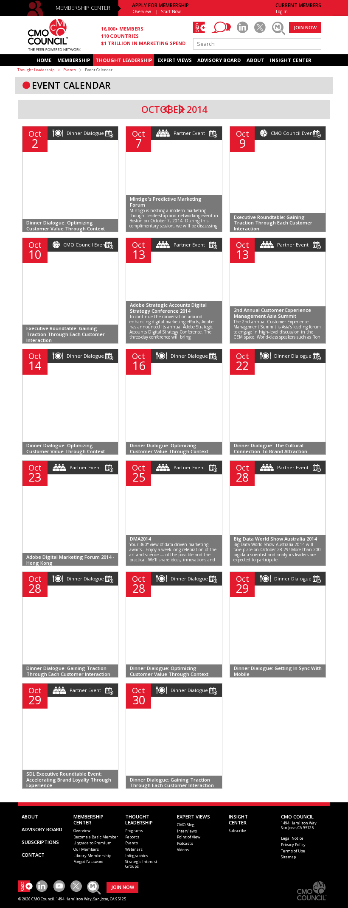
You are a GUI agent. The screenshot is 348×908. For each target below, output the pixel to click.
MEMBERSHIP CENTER (83, 7)
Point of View (188, 837)
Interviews (187, 831)
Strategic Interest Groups (141, 864)
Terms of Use (293, 851)
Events (69, 70)
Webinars (134, 849)
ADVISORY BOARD (219, 60)
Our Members (86, 849)
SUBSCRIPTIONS (40, 842)
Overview (141, 11)
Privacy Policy (293, 844)
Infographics (136, 855)
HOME (43, 60)
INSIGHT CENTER (291, 60)
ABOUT (255, 60)
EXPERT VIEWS (174, 60)
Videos (183, 849)
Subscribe (237, 830)
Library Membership (92, 855)
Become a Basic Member (95, 837)
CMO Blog (185, 824)
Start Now (171, 11)
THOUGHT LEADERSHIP (123, 60)
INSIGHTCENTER (238, 819)
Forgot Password (88, 861)
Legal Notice (292, 838)
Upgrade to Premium (92, 843)
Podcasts (185, 843)
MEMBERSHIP (73, 60)
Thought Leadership (35, 70)
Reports (132, 837)
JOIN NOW (305, 27)
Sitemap (288, 857)
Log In (282, 11)
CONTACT (33, 855)
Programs (134, 830)
